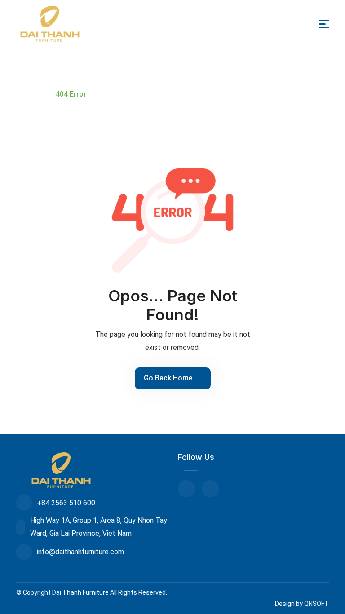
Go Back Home (169, 378)
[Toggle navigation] (324, 24)
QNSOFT (316, 603)
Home (32, 94)
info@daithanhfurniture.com (80, 552)
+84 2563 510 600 (66, 503)
